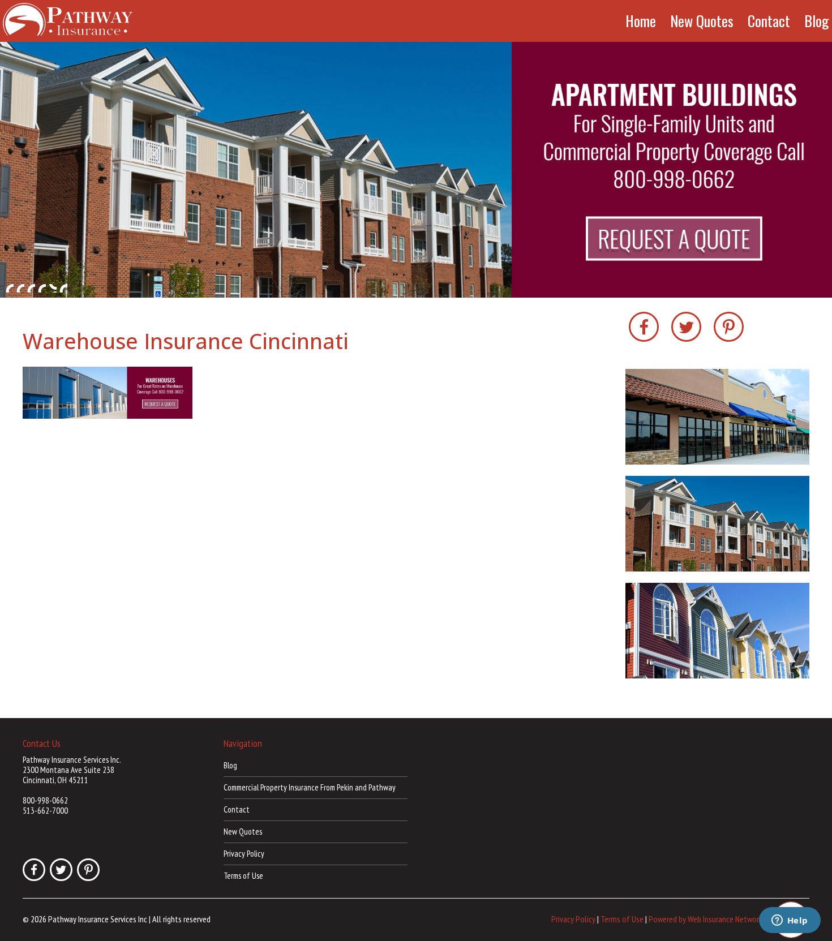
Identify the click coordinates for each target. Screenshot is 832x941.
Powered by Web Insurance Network (705, 919)
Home (640, 21)
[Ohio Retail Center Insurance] (416, 170)
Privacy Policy (244, 853)
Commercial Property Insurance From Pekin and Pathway (310, 787)
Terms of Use (243, 875)
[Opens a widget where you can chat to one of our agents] (789, 921)
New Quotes (702, 21)
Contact (769, 21)
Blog (816, 21)
